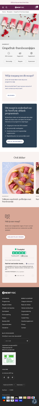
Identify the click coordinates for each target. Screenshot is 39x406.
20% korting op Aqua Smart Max (20, 2)
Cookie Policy (25, 318)
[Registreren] (27, 340)
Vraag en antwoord (26, 301)
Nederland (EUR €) (8, 384)
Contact (23, 328)
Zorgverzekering (26, 311)
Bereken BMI (6, 321)
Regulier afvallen (7, 305)
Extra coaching (6, 314)
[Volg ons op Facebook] (4, 377)
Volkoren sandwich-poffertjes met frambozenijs (16, 200)
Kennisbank (5, 311)
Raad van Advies (26, 305)
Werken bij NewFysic (27, 308)
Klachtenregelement (27, 321)
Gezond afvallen (6, 324)
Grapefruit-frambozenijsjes (21, 12)
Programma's (6, 301)
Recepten (10, 12)
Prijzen (4, 318)
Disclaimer (5, 328)
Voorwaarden (25, 314)
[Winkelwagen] (36, 7)
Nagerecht (5, 44)
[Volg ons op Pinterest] (12, 377)
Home (4, 12)
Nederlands (20, 384)
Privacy (23, 324)
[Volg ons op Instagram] (8, 377)
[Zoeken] (6, 7)
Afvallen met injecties (8, 308)
